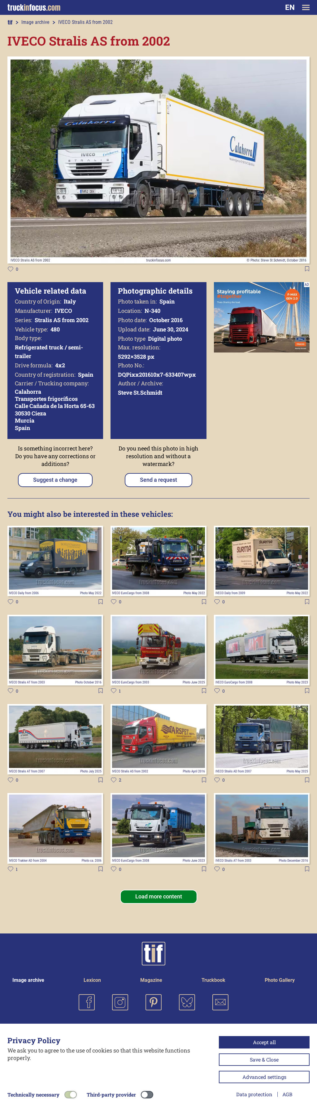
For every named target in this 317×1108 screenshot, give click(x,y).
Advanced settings (264, 1077)
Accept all (264, 1042)
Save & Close (264, 1059)
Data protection (254, 1094)
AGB (287, 1094)
